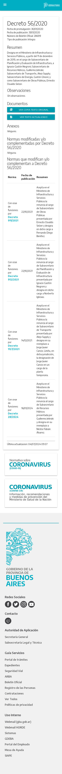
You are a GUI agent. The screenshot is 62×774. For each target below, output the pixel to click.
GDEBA (9, 738)
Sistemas (10, 733)
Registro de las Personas (20, 687)
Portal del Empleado (17, 744)
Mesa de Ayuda (14, 750)
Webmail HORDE (15, 727)
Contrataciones (14, 693)
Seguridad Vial (14, 671)
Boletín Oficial (13, 682)
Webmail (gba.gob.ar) (18, 721)
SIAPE (8, 755)
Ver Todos (11, 699)
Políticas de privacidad (19, 704)
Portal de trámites (16, 659)
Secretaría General (16, 637)
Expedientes (12, 665)
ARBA (8, 676)
